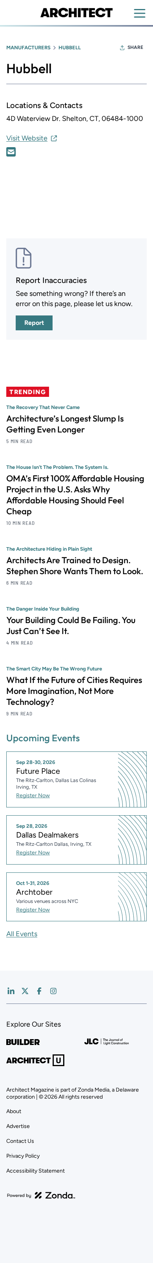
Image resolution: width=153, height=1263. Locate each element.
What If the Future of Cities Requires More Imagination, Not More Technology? (74, 690)
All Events (21, 934)
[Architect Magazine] (76, 12)
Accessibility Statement (35, 1171)
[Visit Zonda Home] (41, 1195)
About (13, 1111)
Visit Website (26, 138)
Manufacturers (28, 47)
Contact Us (20, 1141)
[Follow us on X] (25, 991)
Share (135, 47)
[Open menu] (140, 13)
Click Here (11, 152)
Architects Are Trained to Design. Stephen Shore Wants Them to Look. (74, 566)
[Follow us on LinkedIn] (11, 991)
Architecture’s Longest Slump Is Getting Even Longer (65, 424)
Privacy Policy (23, 1156)
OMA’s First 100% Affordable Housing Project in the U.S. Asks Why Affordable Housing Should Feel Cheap (75, 495)
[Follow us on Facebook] (39, 991)
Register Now (33, 795)
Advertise (18, 1126)
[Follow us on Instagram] (53, 991)
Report (34, 322)
